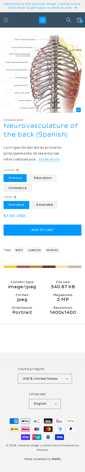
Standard (16, 205)
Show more (49, 159)
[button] (6, 20)
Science (15, 178)
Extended (44, 205)
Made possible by (42, 459)
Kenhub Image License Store (39, 445)
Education (43, 178)
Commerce (17, 188)
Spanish (52, 250)
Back (19, 250)
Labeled (34, 250)
